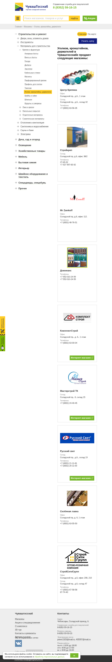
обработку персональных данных (49, 657)
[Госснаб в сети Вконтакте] (18, 643)
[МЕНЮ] (17, 18)
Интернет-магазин (81, 358)
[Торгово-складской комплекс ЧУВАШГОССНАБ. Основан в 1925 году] (31, 7)
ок (74, 655)
